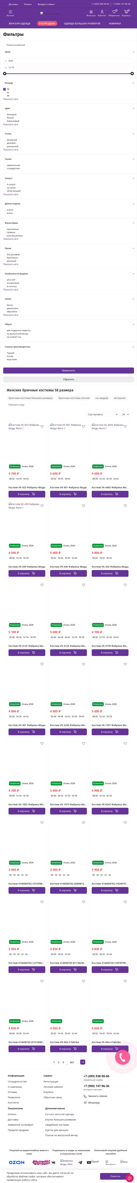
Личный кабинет (53, 1086)
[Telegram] (80, 1162)
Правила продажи (18, 1130)
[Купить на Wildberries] (41, 1162)
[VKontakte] (53, 1162)
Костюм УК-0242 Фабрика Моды (111, 804)
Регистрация (51, 1081)
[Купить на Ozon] (17, 1162)
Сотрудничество (17, 1081)
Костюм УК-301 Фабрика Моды (27, 725)
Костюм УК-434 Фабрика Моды (110, 566)
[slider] (4, 73)
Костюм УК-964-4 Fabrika (106, 1042)
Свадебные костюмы (57, 1124)
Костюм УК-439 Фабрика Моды (27, 566)
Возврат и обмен (46, 4)
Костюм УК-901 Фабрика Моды (68, 487)
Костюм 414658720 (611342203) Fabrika (72, 962)
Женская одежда (19, 23)
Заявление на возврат (21, 1124)
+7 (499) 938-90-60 (100, 4)
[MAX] (67, 1162)
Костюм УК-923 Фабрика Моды (27, 487)
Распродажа (47, 23)
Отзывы (12, 1092)
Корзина (48, 1092)
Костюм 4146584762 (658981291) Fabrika (73, 883)
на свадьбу (102, 398)
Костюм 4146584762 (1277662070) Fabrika (32, 962)
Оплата (28, 4)
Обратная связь (53, 1097)
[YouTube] (89, 1162)
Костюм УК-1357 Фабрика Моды (111, 725)
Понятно (115, 1176)
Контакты (13, 1102)
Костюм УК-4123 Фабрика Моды (69, 645)
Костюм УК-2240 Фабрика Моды (69, 725)
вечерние (119, 398)
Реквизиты (14, 1097)
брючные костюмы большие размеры (31, 398)
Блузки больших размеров (60, 1119)
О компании (15, 1086)
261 (72, 1062)
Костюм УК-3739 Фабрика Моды (111, 645)
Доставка (13, 4)
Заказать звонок (97, 1096)
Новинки (115, 23)
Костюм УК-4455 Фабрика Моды (111, 487)
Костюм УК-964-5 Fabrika (64, 1042)
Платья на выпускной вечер (61, 1135)
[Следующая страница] (82, 1062)
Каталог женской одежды (59, 1114)
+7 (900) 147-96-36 (121, 4)
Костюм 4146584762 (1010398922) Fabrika (32, 883)
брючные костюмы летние (74, 398)
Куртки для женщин (56, 1130)
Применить (68, 370)
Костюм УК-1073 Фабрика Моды (69, 804)
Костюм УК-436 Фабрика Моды (68, 566)
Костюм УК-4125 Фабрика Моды (28, 645)
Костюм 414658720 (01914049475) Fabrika (32, 1042)
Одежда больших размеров (82, 23)
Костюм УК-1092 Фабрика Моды (28, 804)
